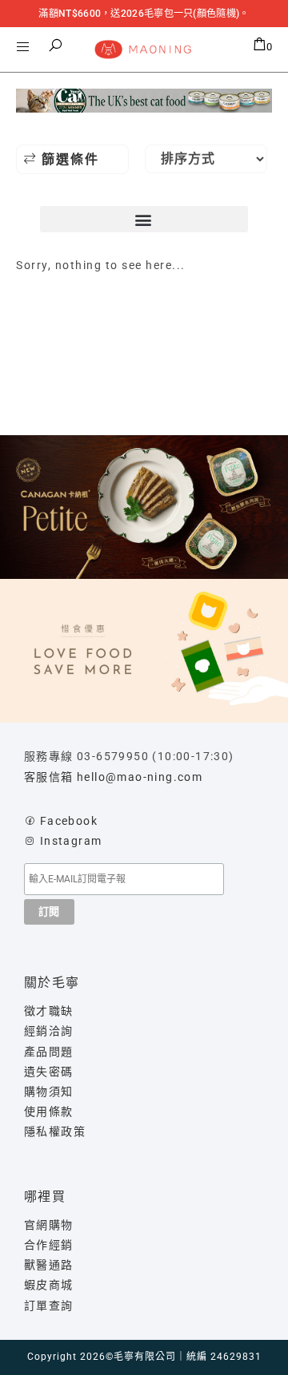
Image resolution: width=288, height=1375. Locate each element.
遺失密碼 (49, 1071)
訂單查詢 (49, 1305)
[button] (56, 45)
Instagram (71, 840)
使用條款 (49, 1111)
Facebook (69, 820)
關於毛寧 (52, 982)
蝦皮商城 (49, 1284)
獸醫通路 (49, 1264)
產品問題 (49, 1051)
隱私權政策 (55, 1131)
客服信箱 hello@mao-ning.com (113, 777)
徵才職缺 (49, 1011)
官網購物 (49, 1224)
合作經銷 (49, 1244)
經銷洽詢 (49, 1030)
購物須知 (49, 1091)
